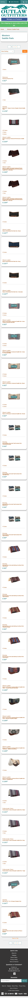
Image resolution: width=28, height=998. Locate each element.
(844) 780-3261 (15, 2)
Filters (24, 51)
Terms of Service (14, 961)
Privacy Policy (14, 959)
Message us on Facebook (14, 19)
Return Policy (14, 957)
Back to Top (15, 938)
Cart (26, 2)
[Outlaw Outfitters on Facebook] (14, 974)
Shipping (14, 955)
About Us (14, 953)
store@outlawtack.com (14, 970)
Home (2, 29)
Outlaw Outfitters (15, 990)
